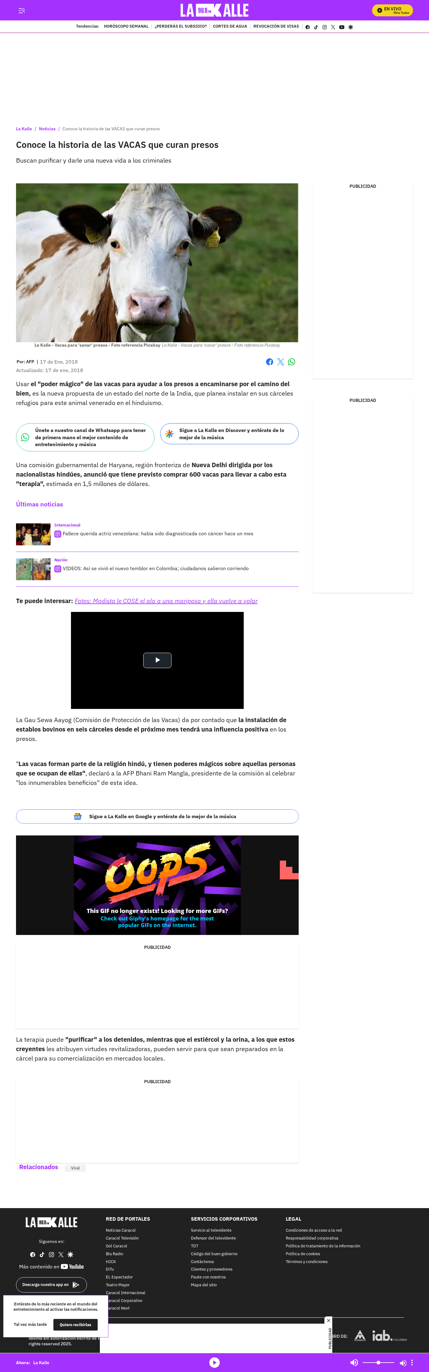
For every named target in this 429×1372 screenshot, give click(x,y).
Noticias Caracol (121, 1231)
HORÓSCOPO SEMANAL (126, 26)
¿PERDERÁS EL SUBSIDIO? (181, 26)
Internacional (67, 525)
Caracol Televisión (122, 1238)
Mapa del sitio (204, 1285)
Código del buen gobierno (214, 1254)
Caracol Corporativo (124, 1301)
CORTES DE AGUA (230, 26)
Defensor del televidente (213, 1238)
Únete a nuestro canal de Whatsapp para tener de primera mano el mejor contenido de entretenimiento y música (90, 437)
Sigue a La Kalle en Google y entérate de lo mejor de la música (162, 816)
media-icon (214, 1363)
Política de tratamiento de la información (323, 1246)
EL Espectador (119, 1277)
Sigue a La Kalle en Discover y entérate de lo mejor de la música (231, 433)
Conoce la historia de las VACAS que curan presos (111, 129)
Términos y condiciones (307, 1262)
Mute (354, 1362)
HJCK (111, 1262)
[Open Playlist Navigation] (412, 1362)
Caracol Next (118, 1309)
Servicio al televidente (211, 1231)
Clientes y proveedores (211, 1270)
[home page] (215, 10)
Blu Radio (114, 1254)
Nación (61, 560)
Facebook (270, 365)
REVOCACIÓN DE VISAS (276, 26)
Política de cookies (303, 1254)
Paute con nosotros (208, 1277)
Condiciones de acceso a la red (314, 1231)
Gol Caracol (116, 1246)
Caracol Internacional (125, 1293)
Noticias (47, 129)
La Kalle (24, 129)
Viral (75, 1168)
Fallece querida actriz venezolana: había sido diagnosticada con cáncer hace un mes (158, 533)
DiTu (110, 1270)
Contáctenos (202, 1262)
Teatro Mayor (118, 1285)
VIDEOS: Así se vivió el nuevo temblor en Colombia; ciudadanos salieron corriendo (156, 568)
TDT (194, 1246)
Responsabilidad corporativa (312, 1238)
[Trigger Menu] (21, 10)
